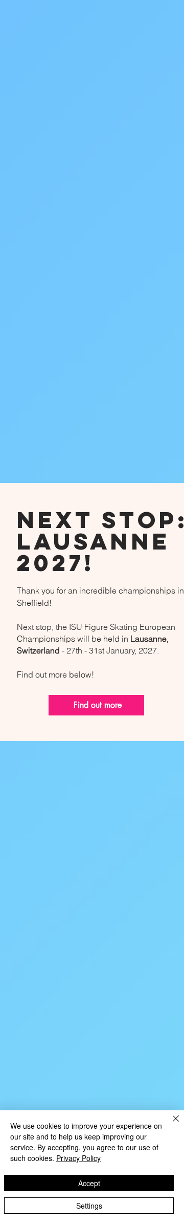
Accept (89, 1183)
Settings (89, 1205)
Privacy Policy (78, 1158)
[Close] (169, 1124)
